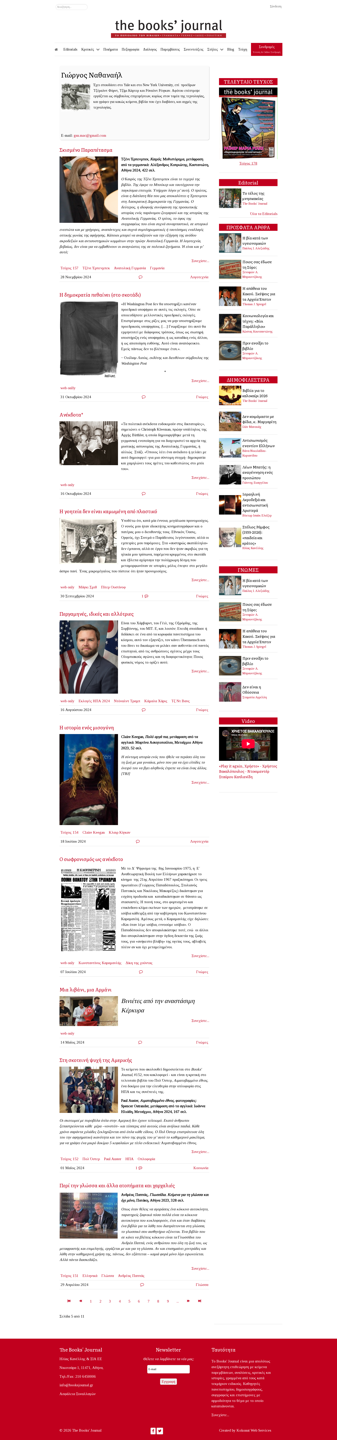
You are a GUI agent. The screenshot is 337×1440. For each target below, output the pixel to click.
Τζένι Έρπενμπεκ (96, 268)
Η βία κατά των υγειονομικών (255, 240)
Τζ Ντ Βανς (180, 701)
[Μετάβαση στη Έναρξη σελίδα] (69, 1301)
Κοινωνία (200, 1168)
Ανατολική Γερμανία (130, 268)
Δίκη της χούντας (139, 963)
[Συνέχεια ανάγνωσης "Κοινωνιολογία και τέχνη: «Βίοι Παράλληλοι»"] (230, 323)
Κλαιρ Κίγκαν (119, 832)
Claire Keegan (93, 832)
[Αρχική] (59, 49)
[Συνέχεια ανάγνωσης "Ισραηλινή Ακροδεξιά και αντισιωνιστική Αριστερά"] (230, 504)
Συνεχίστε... (200, 261)
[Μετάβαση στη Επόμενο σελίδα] (188, 1301)
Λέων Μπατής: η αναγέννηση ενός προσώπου (257, 472)
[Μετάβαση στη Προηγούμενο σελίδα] (80, 1301)
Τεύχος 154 (69, 832)
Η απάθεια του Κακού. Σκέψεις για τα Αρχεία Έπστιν (258, 294)
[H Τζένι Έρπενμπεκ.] (90, 191)
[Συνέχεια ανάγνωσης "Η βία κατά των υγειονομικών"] (230, 243)
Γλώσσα (107, 1276)
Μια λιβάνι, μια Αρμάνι (85, 989)
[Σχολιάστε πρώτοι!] (140, 277)
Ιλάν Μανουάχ (251, 426)
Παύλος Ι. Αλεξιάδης (256, 248)
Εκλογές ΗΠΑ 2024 (94, 701)
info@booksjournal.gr (76, 1385)
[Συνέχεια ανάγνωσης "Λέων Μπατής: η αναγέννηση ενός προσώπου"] (230, 474)
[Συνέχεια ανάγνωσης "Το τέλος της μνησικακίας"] (230, 198)
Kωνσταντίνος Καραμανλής (100, 963)
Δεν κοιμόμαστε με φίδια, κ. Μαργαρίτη (259, 419)
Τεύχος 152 (69, 1159)
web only (67, 485)
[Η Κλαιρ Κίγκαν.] (90, 781)
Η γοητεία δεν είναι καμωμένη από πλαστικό (108, 511)
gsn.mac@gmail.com (90, 135)
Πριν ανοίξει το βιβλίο (255, 345)
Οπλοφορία (146, 1159)
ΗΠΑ (129, 1159)
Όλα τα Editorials (264, 214)
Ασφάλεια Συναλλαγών (77, 1394)
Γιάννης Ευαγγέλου (255, 482)
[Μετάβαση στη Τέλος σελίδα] (199, 1301)
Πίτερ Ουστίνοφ (113, 587)
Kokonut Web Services (254, 1430)
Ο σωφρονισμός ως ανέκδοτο (91, 859)
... (177, 1301)
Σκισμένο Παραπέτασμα (86, 149)
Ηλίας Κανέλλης (252, 548)
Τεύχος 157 (69, 268)
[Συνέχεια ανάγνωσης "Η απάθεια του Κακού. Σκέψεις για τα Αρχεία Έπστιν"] (230, 296)
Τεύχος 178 (248, 163)
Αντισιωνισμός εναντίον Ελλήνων (258, 442)
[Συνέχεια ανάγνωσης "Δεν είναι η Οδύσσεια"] (230, 692)
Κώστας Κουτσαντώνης (257, 331)
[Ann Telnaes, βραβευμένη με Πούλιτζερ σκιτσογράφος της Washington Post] (90, 341)
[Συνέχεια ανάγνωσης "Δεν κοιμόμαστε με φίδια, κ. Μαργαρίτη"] (230, 421)
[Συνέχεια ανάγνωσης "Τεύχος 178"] (248, 123)
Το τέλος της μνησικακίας (253, 195)
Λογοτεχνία (199, 277)
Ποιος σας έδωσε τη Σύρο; (257, 264)
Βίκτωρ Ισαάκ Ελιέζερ (257, 515)
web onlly (68, 388)
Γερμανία (157, 268)
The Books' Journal (254, 203)
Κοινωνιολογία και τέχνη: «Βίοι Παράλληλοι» (258, 321)
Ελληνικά (89, 1276)
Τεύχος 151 (69, 1276)
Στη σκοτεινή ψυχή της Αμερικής (95, 1059)
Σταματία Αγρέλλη (254, 697)
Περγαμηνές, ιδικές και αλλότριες (96, 613)
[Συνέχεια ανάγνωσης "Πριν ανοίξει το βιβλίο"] (230, 350)
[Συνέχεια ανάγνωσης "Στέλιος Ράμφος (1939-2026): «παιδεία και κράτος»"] (230, 537)
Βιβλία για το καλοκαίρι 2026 (254, 393)
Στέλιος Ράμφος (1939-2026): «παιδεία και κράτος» (256, 535)
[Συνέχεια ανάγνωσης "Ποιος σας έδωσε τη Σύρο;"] (230, 269)
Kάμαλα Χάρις (155, 701)
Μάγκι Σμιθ (88, 587)
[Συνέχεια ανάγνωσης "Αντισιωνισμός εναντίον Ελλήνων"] (230, 447)
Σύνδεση (275, 6)
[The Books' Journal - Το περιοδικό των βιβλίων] (168, 27)
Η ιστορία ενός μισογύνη (86, 727)
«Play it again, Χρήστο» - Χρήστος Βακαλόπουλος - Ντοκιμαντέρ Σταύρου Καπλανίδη (248, 771)
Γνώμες (202, 397)
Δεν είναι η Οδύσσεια (251, 689)
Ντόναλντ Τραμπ (127, 701)
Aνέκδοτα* (71, 414)
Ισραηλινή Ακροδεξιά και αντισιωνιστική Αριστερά (255, 502)
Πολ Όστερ (91, 1159)
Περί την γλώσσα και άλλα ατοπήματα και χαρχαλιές (117, 1185)
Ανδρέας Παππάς (131, 1276)
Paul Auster (112, 1159)
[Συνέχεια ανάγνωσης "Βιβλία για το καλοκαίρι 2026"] (230, 395)
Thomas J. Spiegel (254, 304)
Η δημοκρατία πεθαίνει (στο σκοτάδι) (100, 294)
